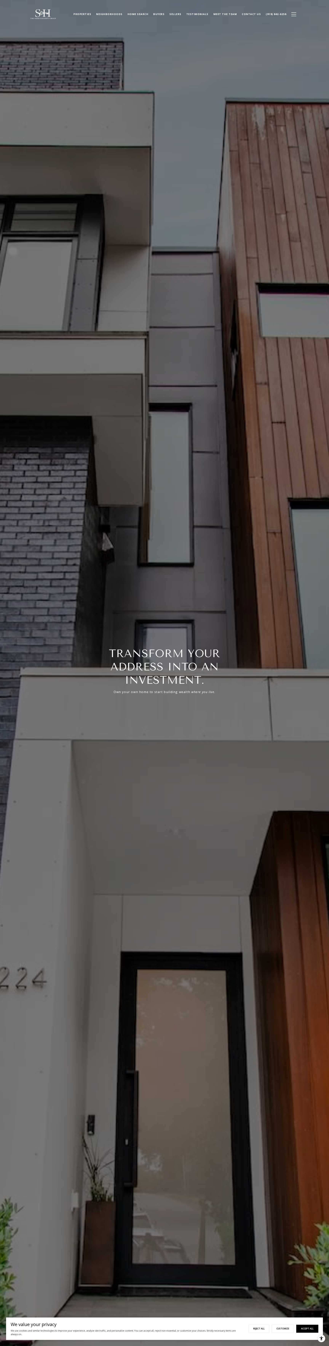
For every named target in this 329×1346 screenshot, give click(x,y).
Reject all (259, 1328)
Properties (82, 14)
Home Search (138, 14)
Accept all (307, 1328)
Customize (282, 1328)
